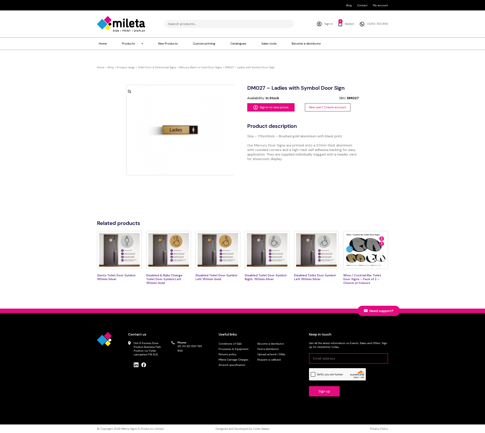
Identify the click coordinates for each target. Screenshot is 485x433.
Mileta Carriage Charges (233, 359)
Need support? (381, 311)
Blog (349, 5)
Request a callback (269, 359)
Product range (126, 67)
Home (100, 67)
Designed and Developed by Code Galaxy (242, 429)
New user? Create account (327, 107)
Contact (362, 5)
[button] (129, 91)
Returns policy (227, 354)
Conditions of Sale (230, 343)
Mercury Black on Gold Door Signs (200, 67)
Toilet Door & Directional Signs (157, 67)
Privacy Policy (379, 429)
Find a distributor (268, 349)
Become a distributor (270, 343)
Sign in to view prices (274, 107)
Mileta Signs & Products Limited (142, 429)
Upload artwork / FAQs (271, 354)
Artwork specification (232, 365)
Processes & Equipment (234, 349)
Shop (110, 67)
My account (380, 5)
